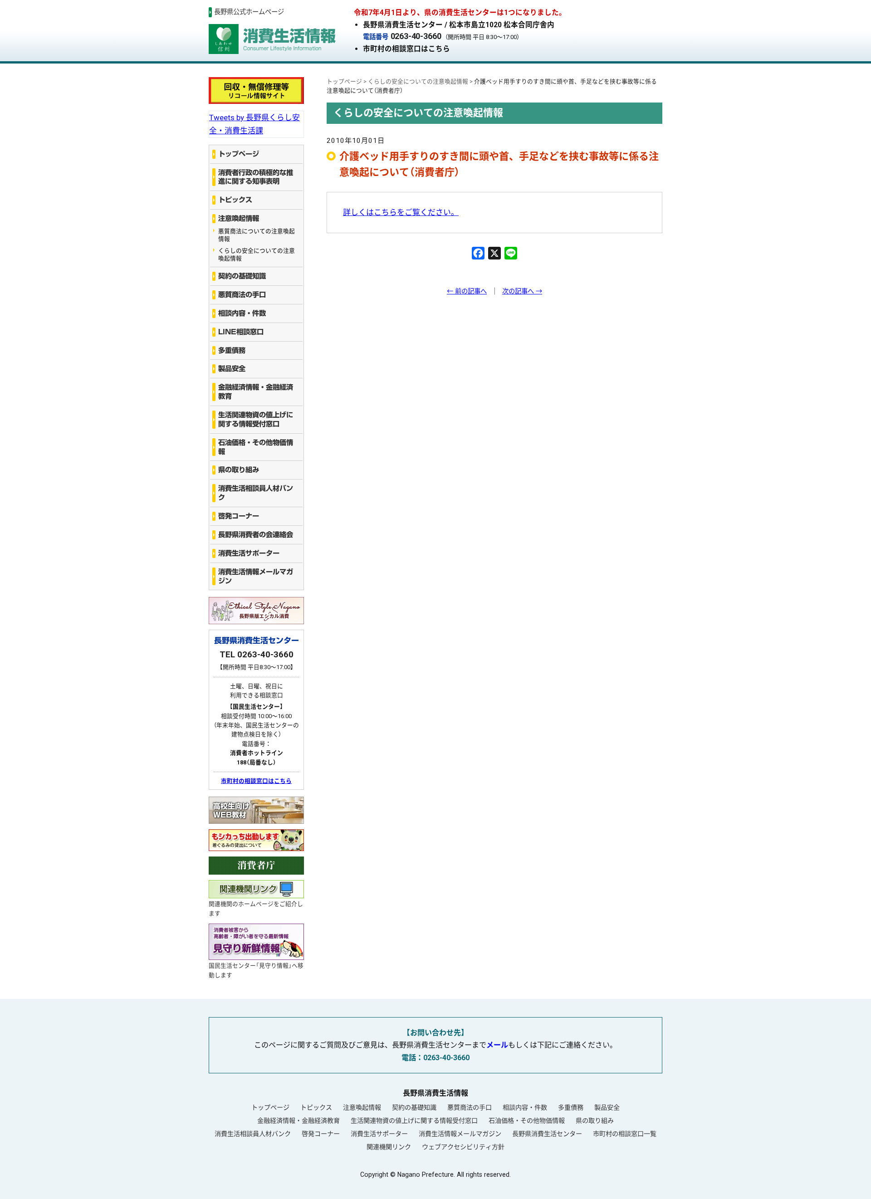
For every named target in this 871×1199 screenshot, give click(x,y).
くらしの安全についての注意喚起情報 (256, 254)
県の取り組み (238, 469)
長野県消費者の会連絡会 (255, 534)
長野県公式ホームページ (249, 12)
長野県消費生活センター (547, 1133)
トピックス (235, 199)
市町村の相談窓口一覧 (624, 1133)
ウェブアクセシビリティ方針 (463, 1146)
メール (497, 1045)
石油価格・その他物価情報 (255, 447)
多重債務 (231, 350)
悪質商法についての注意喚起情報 (256, 235)
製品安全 (231, 368)
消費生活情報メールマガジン (255, 576)
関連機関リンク (389, 1146)
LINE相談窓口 (241, 331)
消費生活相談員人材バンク (255, 493)
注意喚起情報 (238, 218)
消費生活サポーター (248, 553)
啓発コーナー (238, 516)
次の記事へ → (522, 291)
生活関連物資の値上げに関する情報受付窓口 (255, 419)
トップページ (238, 154)
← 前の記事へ (467, 291)
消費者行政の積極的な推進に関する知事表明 (255, 177)
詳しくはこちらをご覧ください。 (401, 212)
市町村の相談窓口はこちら (406, 48)
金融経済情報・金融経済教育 (255, 392)
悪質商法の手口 (242, 294)
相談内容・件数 (242, 313)
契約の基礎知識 (242, 276)
